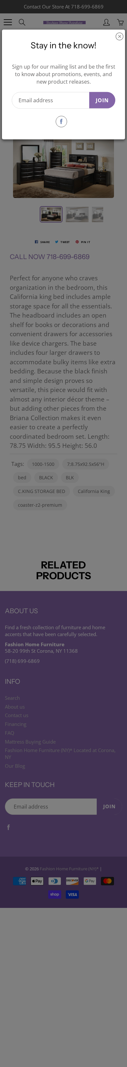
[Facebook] (61, 121)
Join (102, 100)
